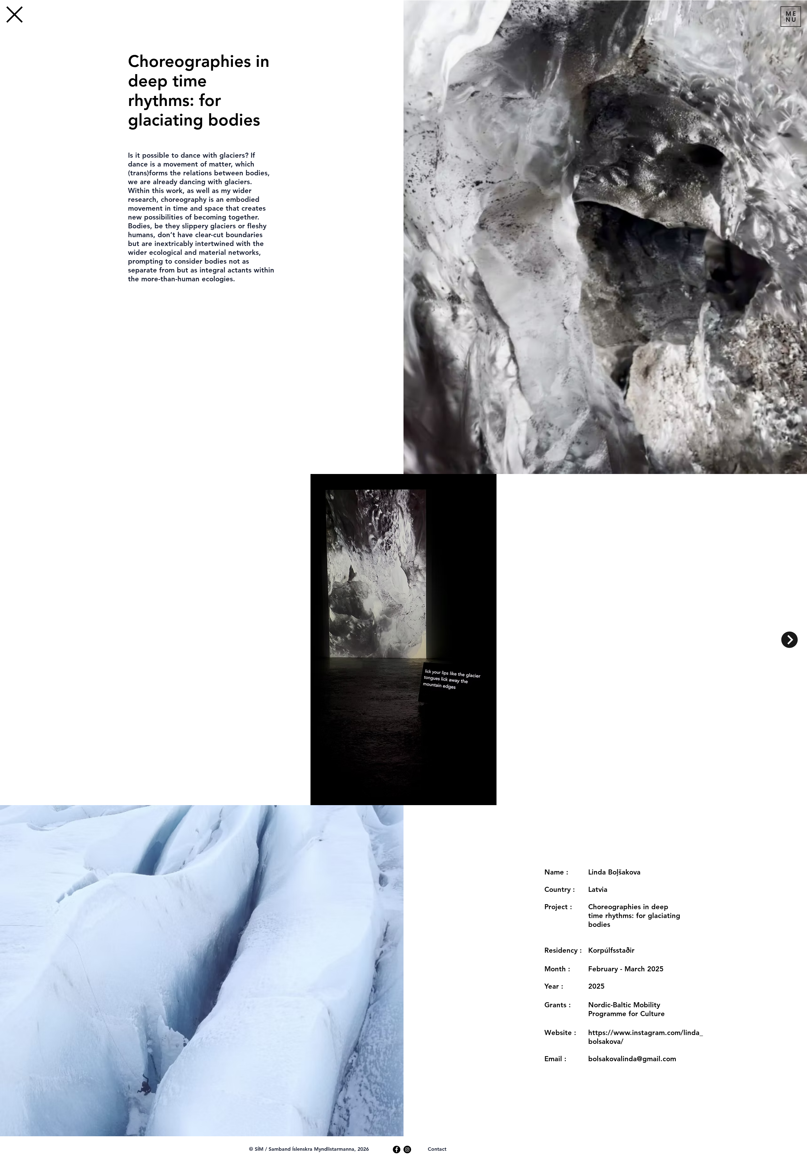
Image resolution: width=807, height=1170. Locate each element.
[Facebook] (396, 1149)
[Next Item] (789, 639)
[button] (791, 16)
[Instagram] (407, 1149)
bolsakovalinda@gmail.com (632, 1059)
